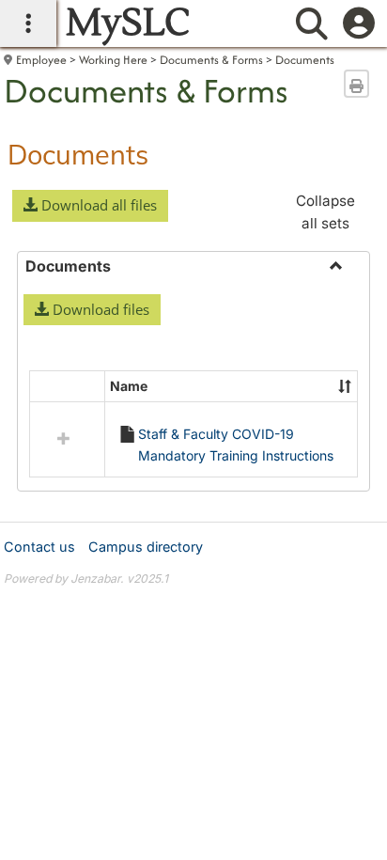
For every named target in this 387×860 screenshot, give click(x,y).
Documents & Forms (211, 60)
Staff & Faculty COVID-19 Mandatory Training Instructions (235, 444)
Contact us (39, 547)
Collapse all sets (325, 212)
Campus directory (145, 547)
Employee (41, 60)
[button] (90, 206)
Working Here (113, 60)
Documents (304, 60)
